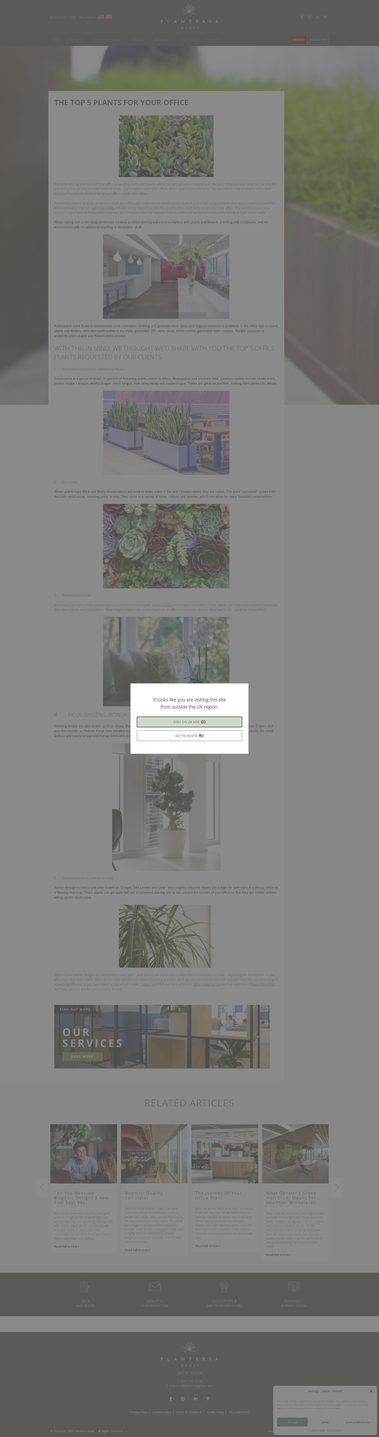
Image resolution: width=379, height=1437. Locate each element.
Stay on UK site (186, 722)
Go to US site (186, 736)
